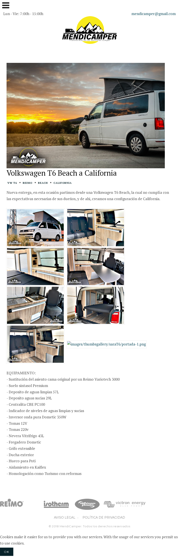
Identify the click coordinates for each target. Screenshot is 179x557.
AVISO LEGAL (64, 517)
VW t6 (12, 182)
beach (43, 182)
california (62, 182)
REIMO (27, 182)
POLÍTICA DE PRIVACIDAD (104, 517)
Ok (6, 552)
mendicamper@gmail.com (153, 13)
